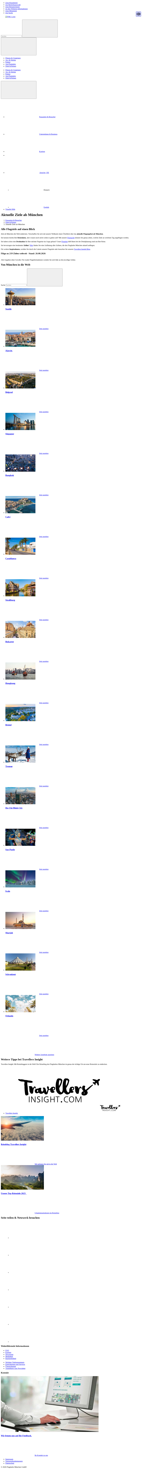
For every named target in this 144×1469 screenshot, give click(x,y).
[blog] (27, 1342)
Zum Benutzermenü (12, 7)
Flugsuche (71, 238)
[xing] (27, 1307)
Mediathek (9, 1356)
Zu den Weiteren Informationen (16, 9)
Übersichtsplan (10, 1366)
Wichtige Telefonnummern (14, 1362)
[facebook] (27, 1290)
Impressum (9, 1459)
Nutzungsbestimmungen (14, 1461)
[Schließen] (18, 90)
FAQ (7, 1350)
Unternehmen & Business (48, 134)
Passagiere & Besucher (47, 117)
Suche (3, 285)
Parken (7, 62)
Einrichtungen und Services (15, 1364)
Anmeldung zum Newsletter (15, 1368)
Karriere (42, 151)
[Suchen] (45, 277)
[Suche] (40, 28)
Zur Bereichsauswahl (12, 5)
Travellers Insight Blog (82, 249)
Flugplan (64, 242)
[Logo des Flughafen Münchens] (10, 17)
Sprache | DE (44, 173)
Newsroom (9, 1354)
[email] (27, 1324)
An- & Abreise (10, 60)
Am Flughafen (10, 64)
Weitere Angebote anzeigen (44, 1055)
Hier (31, 245)
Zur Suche (9, 13)
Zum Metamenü (11, 11)
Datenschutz (9, 1463)
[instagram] (27, 1255)
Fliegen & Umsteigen (13, 58)
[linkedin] (27, 1238)
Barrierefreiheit (10, 1358)
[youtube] (27, 1272)
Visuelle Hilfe (10, 209)
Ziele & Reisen (10, 66)
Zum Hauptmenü (11, 3)
